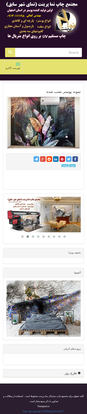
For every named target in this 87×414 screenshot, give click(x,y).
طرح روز (71, 373)
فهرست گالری (11, 68)
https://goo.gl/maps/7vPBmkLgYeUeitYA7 (43, 411)
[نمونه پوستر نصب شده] (43, 123)
